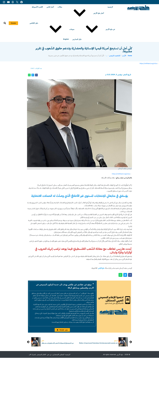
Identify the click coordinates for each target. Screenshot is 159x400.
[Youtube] (8, 2)
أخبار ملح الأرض (98, 13)
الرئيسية (110, 7)
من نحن (49, 354)
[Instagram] (4, 2)
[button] (62, 286)
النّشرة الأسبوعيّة (37, 7)
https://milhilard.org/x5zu (148, 63)
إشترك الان (32, 354)
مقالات (60, 7)
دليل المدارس (77, 39)
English (66, 39)
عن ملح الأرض (110, 29)
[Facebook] (21, 2)
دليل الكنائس (34, 23)
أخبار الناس (50, 7)
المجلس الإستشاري (58, 354)
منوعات (71, 29)
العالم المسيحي (41, 354)
